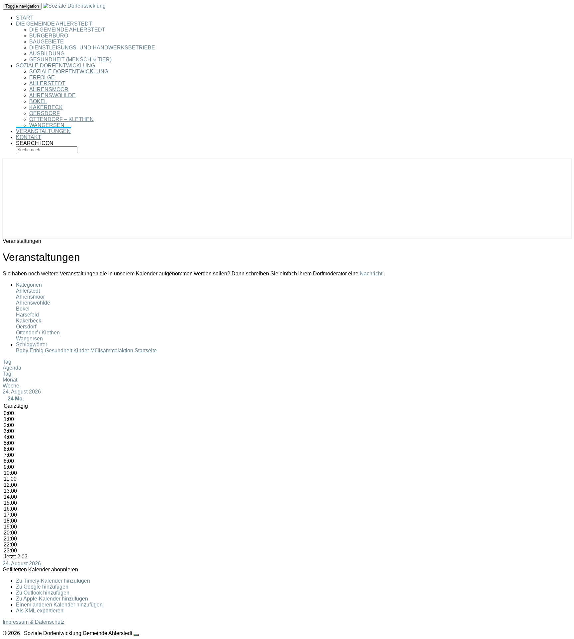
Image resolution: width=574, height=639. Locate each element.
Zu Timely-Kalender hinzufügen (53, 581)
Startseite (146, 350)
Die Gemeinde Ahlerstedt (54, 24)
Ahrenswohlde (52, 95)
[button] (40, 569)
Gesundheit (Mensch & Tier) (70, 59)
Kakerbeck (46, 107)
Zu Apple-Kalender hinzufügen (52, 599)
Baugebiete (46, 41)
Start (25, 18)
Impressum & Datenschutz (33, 622)
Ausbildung (46, 53)
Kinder (81, 350)
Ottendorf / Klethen (38, 332)
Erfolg (37, 350)
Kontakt (28, 137)
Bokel (38, 101)
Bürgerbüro (48, 35)
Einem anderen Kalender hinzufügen (59, 604)
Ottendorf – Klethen (61, 119)
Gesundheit (59, 350)
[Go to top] (136, 635)
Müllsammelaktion (112, 350)
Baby (23, 350)
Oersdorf (44, 113)
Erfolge (42, 77)
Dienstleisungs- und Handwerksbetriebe (92, 47)
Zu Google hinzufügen (42, 587)
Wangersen (46, 125)
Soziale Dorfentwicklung (55, 65)
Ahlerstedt (47, 83)
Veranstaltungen (43, 131)
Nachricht (371, 273)
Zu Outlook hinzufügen (42, 593)
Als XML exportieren (39, 610)
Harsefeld (27, 315)
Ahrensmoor (48, 89)
